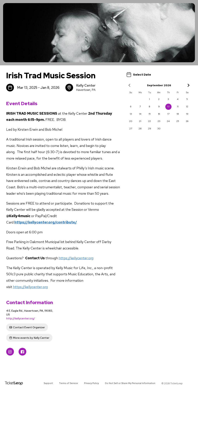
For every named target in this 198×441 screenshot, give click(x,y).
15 (149, 113)
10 (168, 106)
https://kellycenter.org (76, 258)
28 (140, 128)
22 (149, 121)
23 (159, 121)
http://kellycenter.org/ (20, 318)
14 (140, 113)
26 (187, 121)
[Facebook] (22, 352)
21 (140, 121)
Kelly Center (31, 337)
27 (130, 128)
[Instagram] (10, 352)
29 (149, 128)
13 (131, 113)
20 (130, 121)
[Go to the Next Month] (188, 85)
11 (177, 106)
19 (187, 113)
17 (168, 113)
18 (178, 113)
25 (177, 121)
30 (158, 128)
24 (168, 121)
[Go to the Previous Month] (129, 85)
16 (159, 113)
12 (187, 106)
